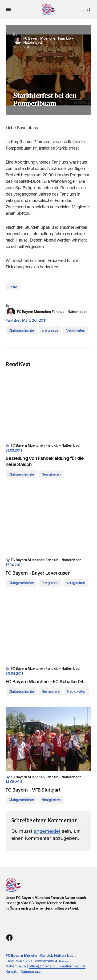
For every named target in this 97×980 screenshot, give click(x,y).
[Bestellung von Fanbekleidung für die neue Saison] (48, 407)
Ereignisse (49, 330)
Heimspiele (50, 691)
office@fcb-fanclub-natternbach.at (57, 966)
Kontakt (12, 971)
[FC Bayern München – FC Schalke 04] (48, 630)
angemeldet (47, 831)
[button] (8, 9)
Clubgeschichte (21, 330)
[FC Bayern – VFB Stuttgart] (48, 739)
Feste (12, 287)
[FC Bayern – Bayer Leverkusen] (48, 522)
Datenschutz (31, 971)
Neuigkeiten (75, 330)
